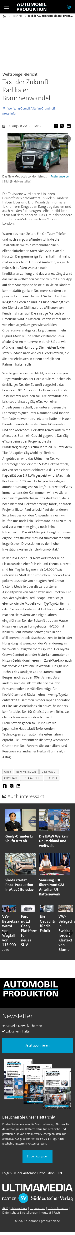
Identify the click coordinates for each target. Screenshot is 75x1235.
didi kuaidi (49, 771)
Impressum (37, 1208)
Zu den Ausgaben (37, 1156)
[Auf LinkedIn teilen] (69, 127)
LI (61, 1172)
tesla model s (31, 778)
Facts (57, 1213)
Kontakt (46, 1213)
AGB (5, 1208)
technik (51, 778)
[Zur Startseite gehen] (31, 7)
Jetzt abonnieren (38, 1045)
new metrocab (26, 771)
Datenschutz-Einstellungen (20, 1213)
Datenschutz (19, 1208)
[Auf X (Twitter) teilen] (63, 127)
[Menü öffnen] (6, 7)
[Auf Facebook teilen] (57, 127)
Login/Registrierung (70, 7)
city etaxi (10, 778)
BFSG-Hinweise (58, 1208)
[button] (5, 933)
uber (7, 771)
